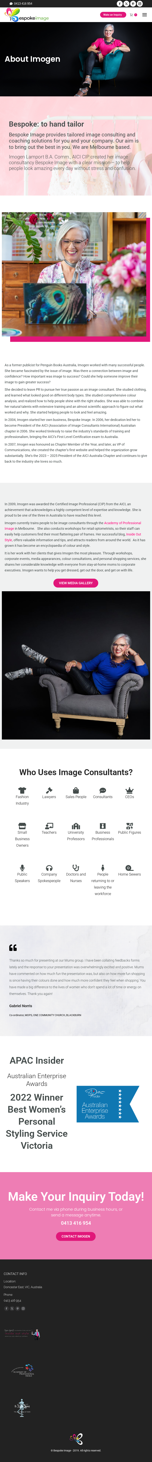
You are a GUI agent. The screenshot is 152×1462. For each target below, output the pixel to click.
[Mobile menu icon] (144, 14)
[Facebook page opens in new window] (120, 4)
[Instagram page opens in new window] (140, 4)
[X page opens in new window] (126, 4)
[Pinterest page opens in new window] (133, 4)
